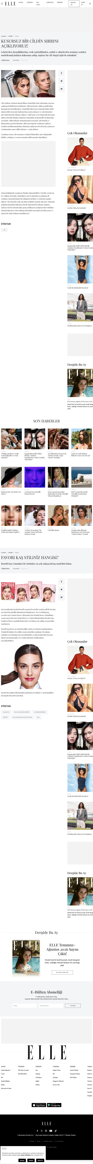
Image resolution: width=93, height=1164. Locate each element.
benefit (5, 717)
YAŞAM (89, 1066)
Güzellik (10, 36)
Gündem (55, 1077)
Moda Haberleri (5, 1070)
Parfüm (38, 1085)
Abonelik (32, 1141)
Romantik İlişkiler (75, 1074)
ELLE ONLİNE (16, 60)
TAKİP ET (83, 3)
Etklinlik (21, 1066)
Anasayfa (3, 36)
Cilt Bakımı (39, 1077)
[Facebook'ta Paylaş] (61, 73)
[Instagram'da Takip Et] (46, 1131)
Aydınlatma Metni (47, 1141)
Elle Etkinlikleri (22, 1074)
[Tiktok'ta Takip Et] (56, 1131)
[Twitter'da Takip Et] (42, 1131)
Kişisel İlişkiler (74, 1070)
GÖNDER (72, 1005)
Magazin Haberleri (58, 1081)
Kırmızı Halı (56, 1085)
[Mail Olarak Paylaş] (61, 89)
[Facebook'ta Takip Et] (37, 1131)
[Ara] (90, 3)
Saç (37, 1070)
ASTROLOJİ (49, 2)
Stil (2, 1077)
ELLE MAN (38, 3)
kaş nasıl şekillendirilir (21, 712)
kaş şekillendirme (39, 712)
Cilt (4, 230)
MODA (21, 2)
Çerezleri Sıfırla (59, 1141)
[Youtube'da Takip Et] (50, 1131)
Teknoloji (90, 1081)
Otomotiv (90, 1085)
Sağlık (37, 1081)
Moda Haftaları (5, 1081)
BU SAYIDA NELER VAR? (62, 972)
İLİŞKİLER (59, 2)
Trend (2, 1074)
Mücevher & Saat (6, 1088)
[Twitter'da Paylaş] (61, 81)
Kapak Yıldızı (57, 1070)
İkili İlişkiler (73, 1077)
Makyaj (17, 36)
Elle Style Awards (23, 1070)
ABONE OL (73, 3)
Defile (3, 1085)
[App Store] (39, 1105)
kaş (38, 717)
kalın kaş (6, 712)
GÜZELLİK (30, 2)
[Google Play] (54, 1105)
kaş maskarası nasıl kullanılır (22, 717)
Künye (38, 1141)
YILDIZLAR (56, 1066)
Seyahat (89, 1092)
